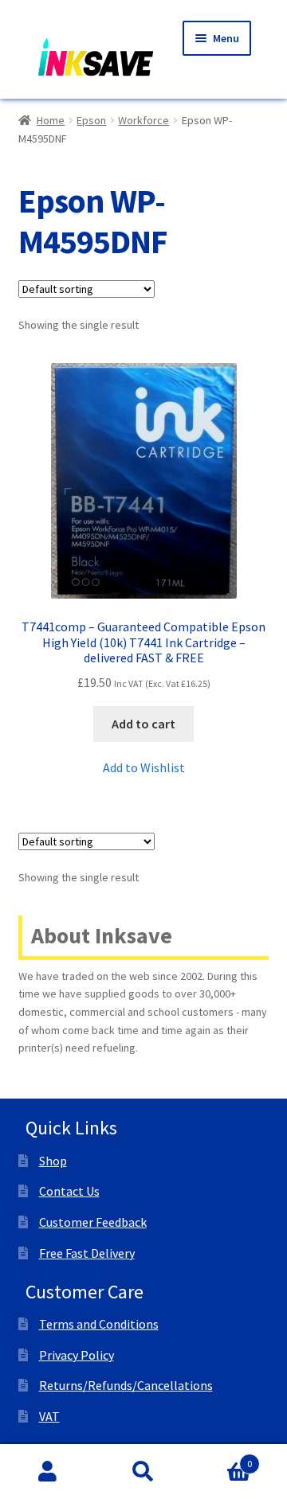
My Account (48, 1472)
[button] (144, 768)
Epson (91, 120)
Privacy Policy (76, 1355)
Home (51, 120)
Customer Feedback (93, 1222)
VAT (49, 1416)
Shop (53, 1161)
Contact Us (69, 1191)
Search (143, 1472)
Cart (221, 1458)
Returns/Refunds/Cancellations (126, 1385)
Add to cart (143, 724)
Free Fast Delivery (87, 1253)
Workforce (143, 120)
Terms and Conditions (99, 1324)
